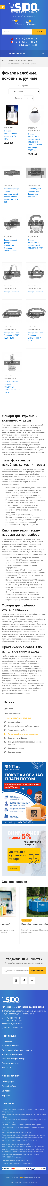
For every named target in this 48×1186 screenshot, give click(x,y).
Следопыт (32, 128)
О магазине (7, 1041)
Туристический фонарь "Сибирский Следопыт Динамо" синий (10, 245)
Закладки (6, 1091)
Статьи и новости (10, 1063)
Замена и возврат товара (13, 1059)
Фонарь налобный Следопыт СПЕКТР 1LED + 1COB (35, 336)
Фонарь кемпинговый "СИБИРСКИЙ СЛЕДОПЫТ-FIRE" (35, 244)
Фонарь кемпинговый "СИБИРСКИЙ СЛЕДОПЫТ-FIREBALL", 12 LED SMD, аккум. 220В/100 (35, 142)
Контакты (6, 1067)
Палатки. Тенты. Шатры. (17, 738)
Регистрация (8, 1082)
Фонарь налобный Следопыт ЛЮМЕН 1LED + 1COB (12, 335)
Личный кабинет (24, 16)
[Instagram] (16, 980)
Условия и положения (12, 1054)
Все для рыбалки (15, 722)
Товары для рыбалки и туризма (20, 60)
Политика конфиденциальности (17, 1050)
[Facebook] (24, 980)
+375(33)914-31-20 (13, 1021)
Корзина (6, 1095)
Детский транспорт (12, 713)
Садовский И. (27, 1182)
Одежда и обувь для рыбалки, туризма (23, 726)
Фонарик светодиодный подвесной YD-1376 (10, 135)
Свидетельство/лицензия (22, 1163)
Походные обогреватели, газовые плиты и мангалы (25, 743)
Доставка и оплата (10, 1046)
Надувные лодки (14, 752)
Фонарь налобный (11, 292)
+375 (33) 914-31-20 (25, 41)
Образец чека (7, 1163)
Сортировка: (23, 86)
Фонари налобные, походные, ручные (21, 64)
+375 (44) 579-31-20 (25, 38)
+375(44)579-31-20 (13, 1018)
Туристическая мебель (17, 730)
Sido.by (22, 1177)
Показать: (19, 98)
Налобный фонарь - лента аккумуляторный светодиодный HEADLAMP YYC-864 (11, 195)
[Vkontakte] (32, 980)
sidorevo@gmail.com (13, 1023)
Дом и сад (8, 709)
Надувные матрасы (16, 748)
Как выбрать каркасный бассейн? (20, 924)
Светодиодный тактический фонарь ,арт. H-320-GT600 (34, 193)
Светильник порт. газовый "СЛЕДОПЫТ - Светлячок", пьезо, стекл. (12, 386)
